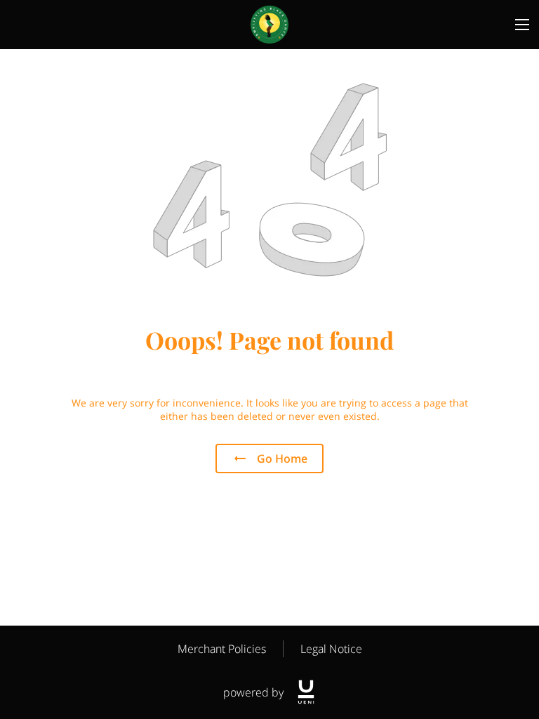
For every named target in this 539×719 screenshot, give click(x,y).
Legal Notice (331, 649)
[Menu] (522, 24)
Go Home (282, 458)
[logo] (306, 692)
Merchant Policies (222, 649)
